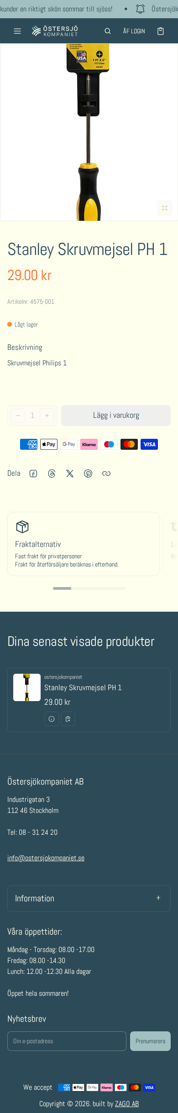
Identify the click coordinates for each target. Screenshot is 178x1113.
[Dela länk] (106, 473)
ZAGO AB (127, 1103)
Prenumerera (150, 1041)
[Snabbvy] (51, 719)
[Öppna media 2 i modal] (89, 132)
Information (34, 898)
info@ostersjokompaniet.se (45, 858)
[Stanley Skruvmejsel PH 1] (89, 700)
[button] (108, 31)
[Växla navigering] (17, 31)
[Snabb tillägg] (68, 719)
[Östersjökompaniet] (54, 31)
